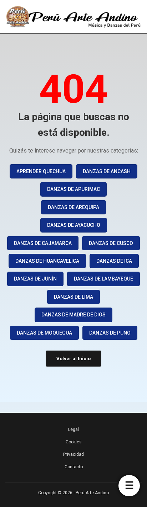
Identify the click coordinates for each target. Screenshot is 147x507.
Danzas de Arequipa (73, 207)
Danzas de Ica (114, 261)
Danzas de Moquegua (44, 333)
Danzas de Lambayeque (103, 279)
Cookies (73, 441)
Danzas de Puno (110, 333)
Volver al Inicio (73, 358)
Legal (73, 429)
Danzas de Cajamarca (43, 243)
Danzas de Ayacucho (73, 225)
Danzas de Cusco (111, 243)
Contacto (74, 466)
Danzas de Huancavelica (47, 261)
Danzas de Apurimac (73, 189)
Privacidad (73, 454)
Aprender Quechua (41, 171)
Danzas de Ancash (107, 171)
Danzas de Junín (35, 279)
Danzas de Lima (73, 297)
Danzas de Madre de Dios (73, 314)
